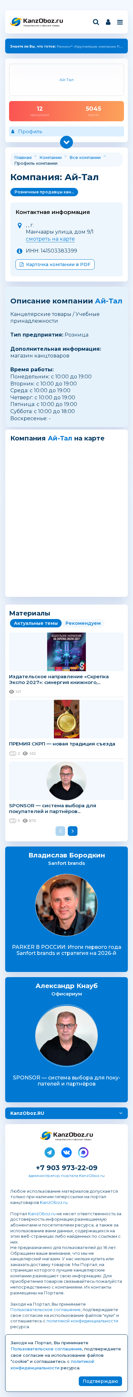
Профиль (30, 131)
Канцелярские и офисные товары (41, 25)
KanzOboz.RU (27, 1113)
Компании (50, 157)
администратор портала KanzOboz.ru (66, 1175)
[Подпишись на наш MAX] (83, 1151)
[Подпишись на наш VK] (66, 1151)
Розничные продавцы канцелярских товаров (46, 192)
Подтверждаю (100, 1381)
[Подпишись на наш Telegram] (50, 1151)
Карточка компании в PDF (58, 264)
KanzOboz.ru (53, 1202)
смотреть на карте (50, 239)
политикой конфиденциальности (82, 1320)
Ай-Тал (108, 301)
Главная (23, 157)
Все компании (85, 157)
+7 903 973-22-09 (66, 1168)
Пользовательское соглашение (45, 1309)
